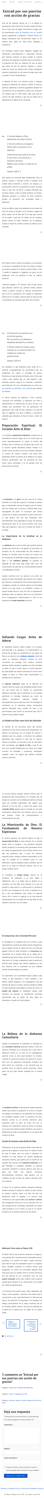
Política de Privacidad (29, 1488)
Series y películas (25, 2)
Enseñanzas (9, 1336)
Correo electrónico (11, 1458)
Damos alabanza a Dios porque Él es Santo (12, 1324)
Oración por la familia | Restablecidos (21, 1388)
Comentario (8, 1425)
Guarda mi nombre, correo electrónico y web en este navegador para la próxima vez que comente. (22, 1468)
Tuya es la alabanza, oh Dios (18, 1394)
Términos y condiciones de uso (11, 1488)
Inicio (4, 2)
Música (12, 2)
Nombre (7, 1449)
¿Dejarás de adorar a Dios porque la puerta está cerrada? (31, 1325)
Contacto (40, 1488)
